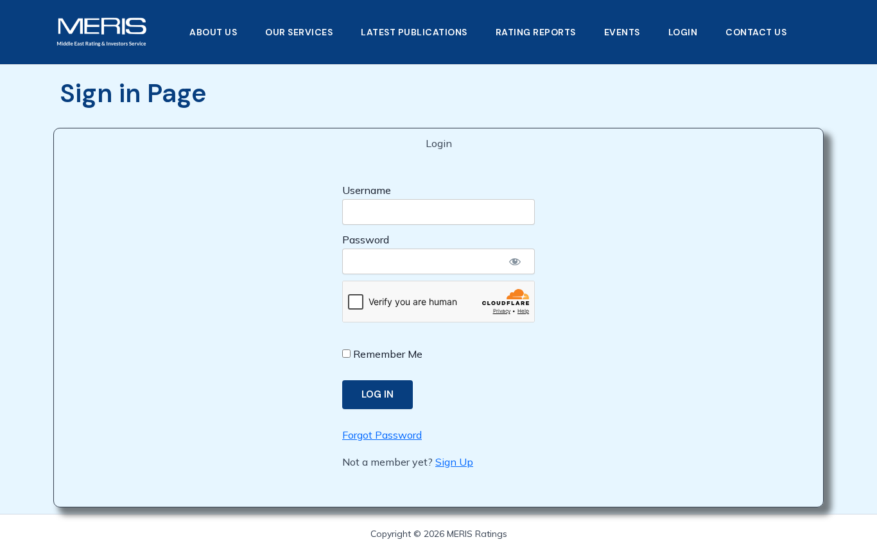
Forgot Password (382, 434)
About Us (213, 32)
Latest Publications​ (414, 32)
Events (622, 32)
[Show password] (515, 261)
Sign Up (454, 461)
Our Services (299, 32)
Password (365, 239)
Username (366, 190)
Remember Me (386, 353)
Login (683, 32)
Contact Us (755, 32)
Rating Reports (536, 32)
